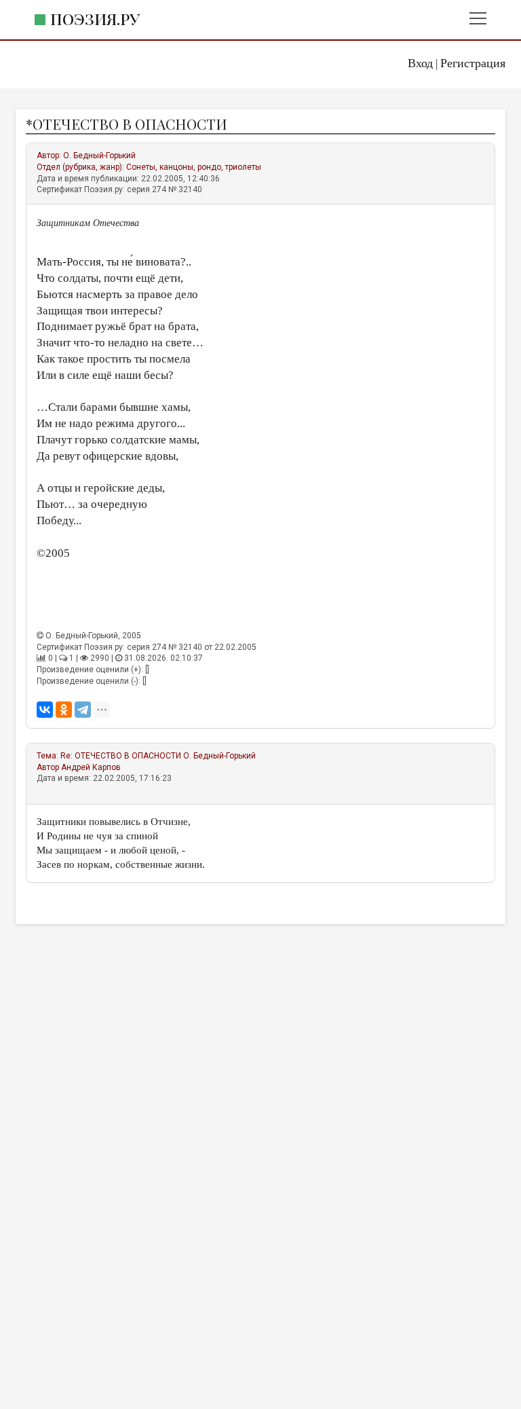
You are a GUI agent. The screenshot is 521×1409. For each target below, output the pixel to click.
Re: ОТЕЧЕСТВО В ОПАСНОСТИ (120, 756)
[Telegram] (83, 709)
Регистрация (472, 63)
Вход (420, 63)
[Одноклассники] (64, 709)
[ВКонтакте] (45, 709)
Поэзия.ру (95, 18)
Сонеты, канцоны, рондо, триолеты (193, 167)
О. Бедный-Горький (99, 155)
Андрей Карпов (91, 767)
